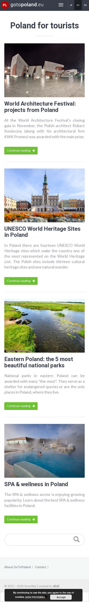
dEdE (56, 586)
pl (71, 5)
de (85, 5)
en (77, 5)
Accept (61, 597)
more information (35, 596)
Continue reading (19, 150)
